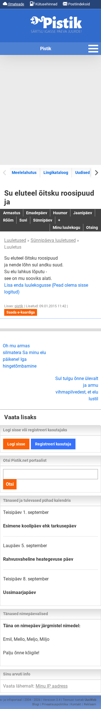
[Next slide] (96, 172)
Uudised (82, 172)
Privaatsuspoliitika (55, 704)
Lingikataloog (55, 172)
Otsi (10, 484)
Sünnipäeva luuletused (53, 240)
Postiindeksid (78, 4)
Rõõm (8, 220)
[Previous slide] (5, 172)
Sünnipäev (42, 220)
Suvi (23, 220)
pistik (19, 306)
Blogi (35, 704)
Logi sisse (16, 444)
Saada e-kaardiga (20, 312)
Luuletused (15, 240)
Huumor (60, 213)
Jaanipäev (82, 213)
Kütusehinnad (46, 4)
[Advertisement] (50, 110)
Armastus (11, 213)
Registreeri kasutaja (53, 444)
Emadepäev (36, 213)
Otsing (92, 227)
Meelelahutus (24, 172)
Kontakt (75, 704)
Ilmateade (15, 4)
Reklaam (90, 704)
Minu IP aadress (52, 686)
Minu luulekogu (66, 227)
